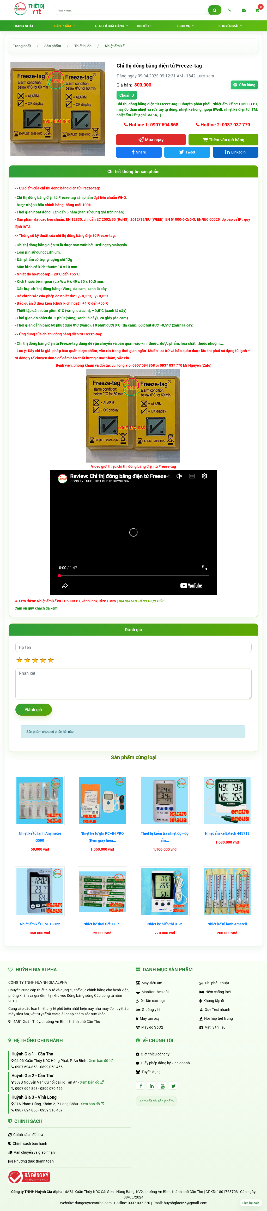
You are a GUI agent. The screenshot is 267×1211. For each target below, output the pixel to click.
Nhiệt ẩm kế (114, 45)
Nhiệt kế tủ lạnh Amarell (227, 923)
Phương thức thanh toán (34, 1161)
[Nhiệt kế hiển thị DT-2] (165, 891)
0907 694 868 (26, 1066)
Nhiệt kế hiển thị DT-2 (164, 923)
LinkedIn (238, 152)
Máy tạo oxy (150, 1018)
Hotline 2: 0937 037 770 (224, 124)
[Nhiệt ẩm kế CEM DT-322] (40, 891)
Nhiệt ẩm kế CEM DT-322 (40, 923)
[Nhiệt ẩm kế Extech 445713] (227, 800)
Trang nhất (23, 25)
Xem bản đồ (99, 1060)
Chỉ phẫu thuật (217, 982)
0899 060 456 (51, 1066)
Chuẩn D (126, 95)
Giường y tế (151, 1009)
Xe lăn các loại (153, 1000)
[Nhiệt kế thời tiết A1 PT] (102, 891)
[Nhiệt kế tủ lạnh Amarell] (227, 891)
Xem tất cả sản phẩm (156, 1100)
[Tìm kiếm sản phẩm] (214, 10)
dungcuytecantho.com (93, 1202)
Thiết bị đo (83, 45)
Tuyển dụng (151, 1071)
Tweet (190, 152)
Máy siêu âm (152, 982)
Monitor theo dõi (155, 991)
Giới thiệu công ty (155, 1054)
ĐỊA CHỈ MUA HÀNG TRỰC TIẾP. (141, 601)
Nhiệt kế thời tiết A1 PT (102, 923)
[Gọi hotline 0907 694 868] (230, 10)
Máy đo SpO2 (152, 1027)
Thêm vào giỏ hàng (226, 139)
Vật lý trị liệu (215, 1027)
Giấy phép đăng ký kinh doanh (165, 1062)
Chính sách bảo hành (30, 1143)
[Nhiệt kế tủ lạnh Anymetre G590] (40, 800)
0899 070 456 (51, 1088)
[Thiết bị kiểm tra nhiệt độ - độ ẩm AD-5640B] (165, 800)
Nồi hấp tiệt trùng (218, 1018)
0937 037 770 (139, 1202)
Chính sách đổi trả (28, 1134)
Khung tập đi (213, 1000)
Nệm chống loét (218, 991)
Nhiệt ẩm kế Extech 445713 (227, 833)
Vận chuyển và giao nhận (34, 1152)
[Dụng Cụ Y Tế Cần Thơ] (29, 8)
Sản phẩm (52, 45)
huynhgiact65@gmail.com (185, 1202)
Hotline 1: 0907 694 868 (153, 124)
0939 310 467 (51, 1110)
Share (141, 152)
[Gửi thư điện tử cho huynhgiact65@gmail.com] (243, 10)
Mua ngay (154, 139)
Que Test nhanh (217, 1009)
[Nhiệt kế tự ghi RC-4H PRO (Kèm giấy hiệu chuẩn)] (102, 800)
